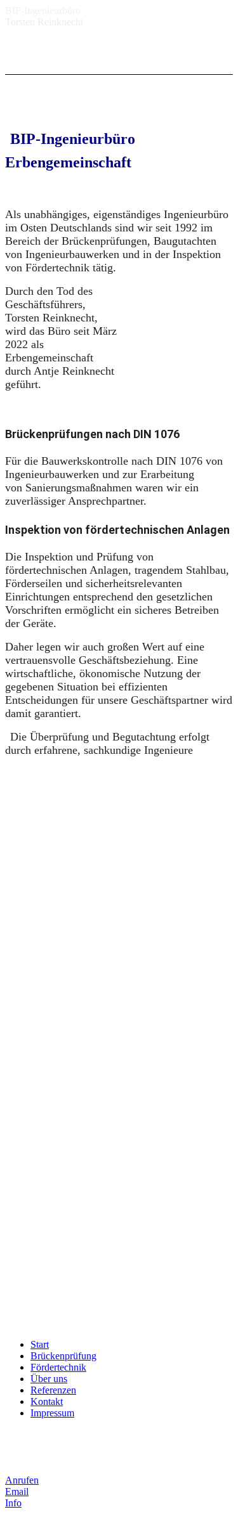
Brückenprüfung (63, 1355)
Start (39, 1344)
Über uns (48, 1378)
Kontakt (46, 1401)
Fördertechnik (58, 1367)
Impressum (52, 1412)
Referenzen (53, 1390)
